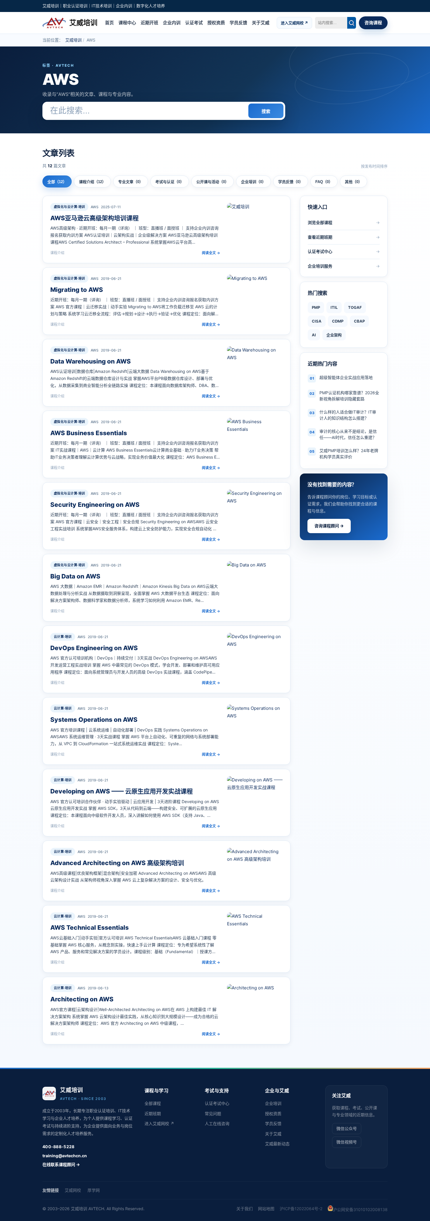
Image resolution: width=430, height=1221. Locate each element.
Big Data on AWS (75, 576)
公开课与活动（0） (212, 182)
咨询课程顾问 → (329, 525)
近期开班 (149, 22)
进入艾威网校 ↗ (294, 22)
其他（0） (353, 182)
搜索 (266, 111)
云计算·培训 (63, 637)
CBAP (359, 321)
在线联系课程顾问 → (61, 1164)
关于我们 (244, 1208)
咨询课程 (373, 22)
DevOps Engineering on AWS (94, 648)
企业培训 (273, 1103)
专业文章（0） (130, 182)
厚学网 (93, 1190)
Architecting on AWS (81, 999)
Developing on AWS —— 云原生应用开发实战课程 (121, 791)
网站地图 (266, 1208)
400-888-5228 (58, 1146)
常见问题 (213, 1113)
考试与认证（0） (169, 182)
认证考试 (194, 22)
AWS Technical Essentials (89, 927)
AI (314, 335)
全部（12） (57, 182)
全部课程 (153, 1103)
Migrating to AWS (76, 289)
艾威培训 (73, 39)
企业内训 (171, 22)
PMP (316, 307)
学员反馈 (238, 22)
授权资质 (216, 22)
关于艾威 (260, 22)
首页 (109, 22)
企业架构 (334, 335)
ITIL (334, 307)
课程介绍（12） (92, 182)
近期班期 (153, 1113)
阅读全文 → (211, 253)
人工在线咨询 (217, 1123)
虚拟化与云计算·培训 (69, 207)
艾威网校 (73, 1190)
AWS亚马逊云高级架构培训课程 (94, 218)
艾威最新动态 (277, 1143)
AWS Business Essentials (88, 433)
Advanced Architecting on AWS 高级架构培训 (117, 863)
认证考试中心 (217, 1103)
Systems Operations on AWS (93, 719)
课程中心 (127, 22)
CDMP (337, 321)
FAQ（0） (324, 182)
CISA (316, 321)
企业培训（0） (253, 182)
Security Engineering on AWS (95, 504)
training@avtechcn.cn (64, 1155)
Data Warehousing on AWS (90, 361)
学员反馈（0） (290, 182)
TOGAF (355, 307)
